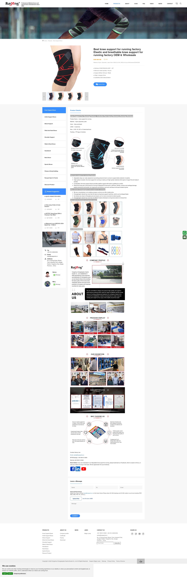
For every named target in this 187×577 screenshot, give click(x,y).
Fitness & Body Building (51, 171)
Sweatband (48, 151)
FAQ (144, 3)
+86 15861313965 (101, 533)
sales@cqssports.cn (88, 493)
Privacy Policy (111, 561)
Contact (170, 3)
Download (62, 540)
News (160, 3)
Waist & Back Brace (50, 144)
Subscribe (117, 543)
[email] (185, 237)
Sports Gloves (48, 164)
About (127, 3)
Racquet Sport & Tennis (51, 178)
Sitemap (104, 561)
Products (116, 3)
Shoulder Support (49, 137)
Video (152, 3)
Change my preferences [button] (20, 573)
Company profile (64, 533)
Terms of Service (120, 561)
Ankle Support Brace (50, 117)
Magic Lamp (87, 533)
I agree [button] (4, 573)
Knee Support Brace (57, 40)
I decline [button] (10, 573)
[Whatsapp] (185, 233)
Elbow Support (49, 123)
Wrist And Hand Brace (51, 130)
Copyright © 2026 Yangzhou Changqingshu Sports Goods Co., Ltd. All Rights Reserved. (65, 561)
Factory (62, 538)
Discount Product (49, 184)
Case (136, 3)
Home (106, 3)
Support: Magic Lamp (94, 561)
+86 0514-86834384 (52, 252)
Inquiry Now (101, 84)
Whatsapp (58, 275)
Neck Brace (48, 157)
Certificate (62, 535)
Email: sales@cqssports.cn (77, 455)
